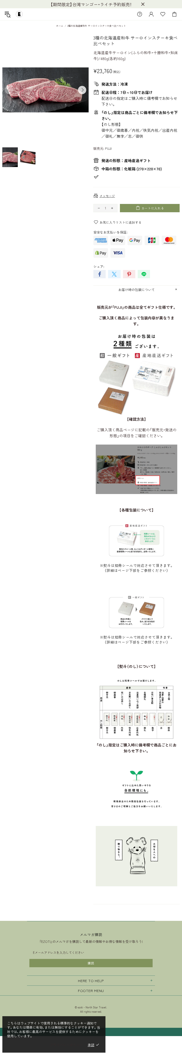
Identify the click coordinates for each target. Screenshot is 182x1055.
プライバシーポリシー (66, 1045)
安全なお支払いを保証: (110, 232)
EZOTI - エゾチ (19, 14)
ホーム (59, 25)
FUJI (108, 148)
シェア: (98, 266)
